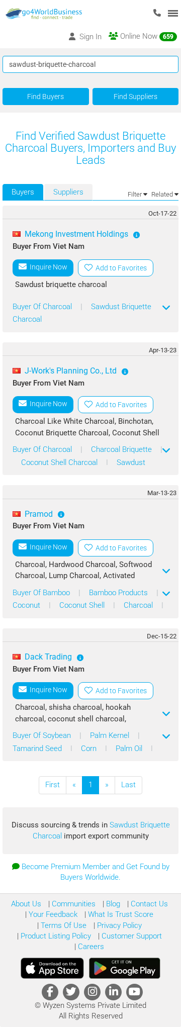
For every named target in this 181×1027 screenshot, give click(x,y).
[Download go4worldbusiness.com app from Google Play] (124, 968)
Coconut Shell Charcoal (60, 462)
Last (128, 784)
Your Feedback (52, 914)
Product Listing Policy (55, 936)
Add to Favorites (120, 268)
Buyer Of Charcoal (43, 306)
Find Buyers (45, 96)
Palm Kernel (110, 735)
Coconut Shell (83, 605)
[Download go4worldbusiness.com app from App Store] (52, 968)
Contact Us (148, 903)
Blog (112, 903)
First (52, 784)
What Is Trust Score (119, 914)
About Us (26, 903)
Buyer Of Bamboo (42, 592)
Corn (90, 748)
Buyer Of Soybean (43, 735)
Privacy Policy (118, 925)
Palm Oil (130, 748)
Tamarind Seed (38, 748)
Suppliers (68, 192)
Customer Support (131, 936)
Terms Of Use (62, 925)
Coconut (27, 605)
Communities (73, 903)
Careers (90, 946)
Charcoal (139, 605)
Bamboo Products (119, 592)
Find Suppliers (135, 96)
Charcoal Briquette (122, 449)
